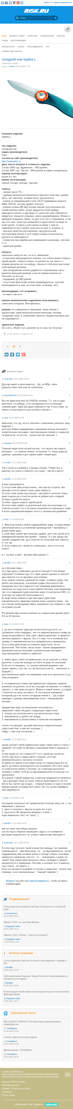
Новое (21, 46)
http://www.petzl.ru (11, 161)
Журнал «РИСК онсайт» (14, 1082)
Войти (46, 2)
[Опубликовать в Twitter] (18, 354)
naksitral (7, 443)
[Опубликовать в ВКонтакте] (7, 354)
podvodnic (8, 843)
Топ (47, 46)
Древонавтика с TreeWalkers (18, 1050)
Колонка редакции (21, 952)
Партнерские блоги (23, 1012)
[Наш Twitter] (10, 2)
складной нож (27, 334)
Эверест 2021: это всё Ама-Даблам (21, 922)
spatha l (16, 334)
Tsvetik (7, 462)
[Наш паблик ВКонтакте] (2, 2)
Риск (4, 35)
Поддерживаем (19, 899)
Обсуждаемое (35, 46)
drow (12, 66)
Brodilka (9, 967)
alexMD (7, 479)
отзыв (9, 334)
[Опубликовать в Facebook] (12, 354)
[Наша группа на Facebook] (6, 2)
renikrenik (8, 379)
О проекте (7, 1092)
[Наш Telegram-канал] (22, 2)
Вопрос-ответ (17, 35)
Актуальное (8, 46)
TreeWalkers (11, 1028)
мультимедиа (18, 40)
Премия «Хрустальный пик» (16, 1088)
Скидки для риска (12, 51)
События (32, 35)
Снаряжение (47, 35)
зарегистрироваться (63, 2)
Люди (5, 40)
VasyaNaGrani (10, 395)
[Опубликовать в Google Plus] (24, 354)
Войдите (10, 881)
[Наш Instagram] (14, 2)
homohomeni (11, 913)
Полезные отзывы (10, 63)
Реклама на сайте (11, 1085)
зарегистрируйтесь (39, 881)
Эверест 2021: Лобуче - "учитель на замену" (26, 935)
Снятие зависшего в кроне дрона (20, 1037)
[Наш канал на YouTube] (18, 2)
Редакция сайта (13, 926)
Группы (61, 35)
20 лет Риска (8, 1095)
